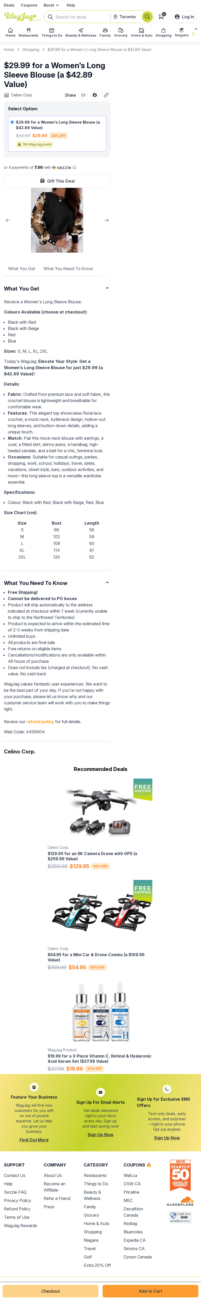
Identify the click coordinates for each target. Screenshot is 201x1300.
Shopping (31, 49)
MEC (128, 1200)
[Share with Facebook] (95, 95)
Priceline (131, 1192)
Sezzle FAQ (15, 1192)
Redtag (130, 1223)
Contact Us (14, 1175)
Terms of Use (17, 1217)
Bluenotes (133, 1231)
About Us (53, 1175)
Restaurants (95, 1175)
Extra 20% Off (97, 1265)
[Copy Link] (106, 95)
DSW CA (132, 1183)
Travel (90, 1248)
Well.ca (130, 1175)
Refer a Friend (57, 1198)
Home (9, 49)
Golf (88, 1257)
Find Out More (34, 1139)
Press (49, 1206)
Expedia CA (135, 1240)
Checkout (50, 1291)
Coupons (29, 5)
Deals (9, 5)
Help (71, 5)
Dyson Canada (138, 1257)
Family (90, 1206)
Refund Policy (17, 1208)
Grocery (91, 1215)
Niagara (91, 1240)
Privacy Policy (17, 1200)
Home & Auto (96, 1223)
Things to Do (96, 1183)
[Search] (147, 16)
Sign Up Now (100, 1134)
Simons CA (134, 1248)
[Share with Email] (83, 95)
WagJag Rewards (20, 1225)
